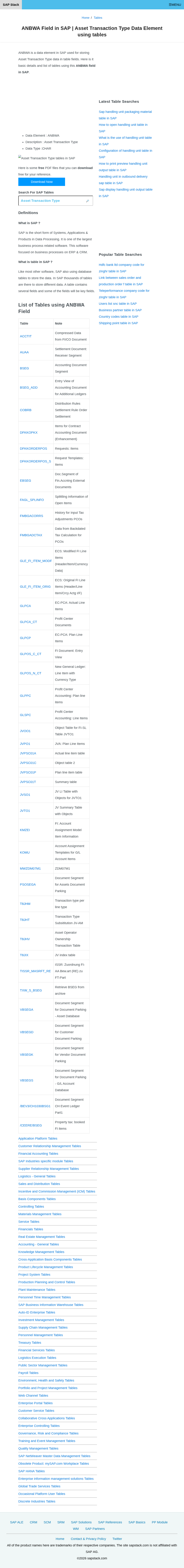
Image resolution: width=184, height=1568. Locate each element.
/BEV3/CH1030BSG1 (35, 1106)
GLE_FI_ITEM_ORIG (35, 586)
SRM (61, 1522)
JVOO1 (25, 731)
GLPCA (25, 606)
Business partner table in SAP (120, 310)
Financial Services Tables (36, 1350)
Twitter (117, 1539)
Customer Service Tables (36, 1410)
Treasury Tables (29, 1342)
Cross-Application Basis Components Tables (50, 1259)
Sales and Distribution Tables (39, 1184)
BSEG (24, 368)
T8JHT (25, 920)
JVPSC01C (28, 763)
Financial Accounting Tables (38, 1153)
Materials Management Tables (39, 1214)
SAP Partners (95, 1529)
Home (60, 1539)
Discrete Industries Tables (36, 1501)
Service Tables (28, 1221)
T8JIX (24, 955)
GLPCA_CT (28, 622)
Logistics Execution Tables (37, 1358)
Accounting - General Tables (38, 1244)
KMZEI (25, 830)
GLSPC (25, 715)
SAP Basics (136, 1522)
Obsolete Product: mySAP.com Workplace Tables (53, 1463)
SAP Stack (11, 4)
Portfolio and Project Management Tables (47, 1388)
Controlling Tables (31, 1206)
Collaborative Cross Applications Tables (46, 1418)
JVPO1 (25, 744)
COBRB (25, 410)
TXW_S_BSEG (31, 990)
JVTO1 (25, 811)
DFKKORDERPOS (33, 448)
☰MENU (175, 4)
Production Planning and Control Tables (46, 1282)
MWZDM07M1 (30, 868)
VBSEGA (26, 1009)
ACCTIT (26, 336)
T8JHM (25, 904)
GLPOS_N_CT (30, 673)
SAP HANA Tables (31, 1471)
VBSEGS (26, 1080)
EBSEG (25, 480)
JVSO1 (25, 795)
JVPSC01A (28, 753)
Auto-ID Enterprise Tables (36, 1312)
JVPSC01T (28, 782)
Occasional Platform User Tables (41, 1494)
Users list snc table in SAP (118, 303)
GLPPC (25, 696)
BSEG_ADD (29, 387)
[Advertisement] (57, 104)
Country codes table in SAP (118, 316)
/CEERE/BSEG (31, 1125)
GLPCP (25, 638)
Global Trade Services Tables (39, 1486)
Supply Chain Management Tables (43, 1327)
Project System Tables (34, 1274)
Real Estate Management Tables (41, 1237)
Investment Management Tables (41, 1320)
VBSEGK (26, 1054)
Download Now (42, 182)
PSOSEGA (28, 884)
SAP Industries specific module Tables (45, 1161)
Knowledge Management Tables (41, 1252)
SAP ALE (16, 1522)
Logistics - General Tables (37, 1176)
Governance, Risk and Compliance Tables (48, 1433)
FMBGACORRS (31, 516)
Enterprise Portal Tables (35, 1403)
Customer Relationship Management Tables (49, 1146)
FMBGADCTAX (31, 535)
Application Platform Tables (37, 1138)
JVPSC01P (28, 772)
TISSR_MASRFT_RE (35, 971)
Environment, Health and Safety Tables (46, 1380)
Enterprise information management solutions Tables (56, 1479)
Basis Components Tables (37, 1199)
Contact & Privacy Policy (88, 1539)
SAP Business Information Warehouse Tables (50, 1305)
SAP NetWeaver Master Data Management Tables (54, 1456)
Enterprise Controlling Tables (39, 1426)
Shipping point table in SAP (118, 323)
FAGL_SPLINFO (32, 500)
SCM (47, 1522)
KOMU (25, 852)
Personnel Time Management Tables (44, 1297)
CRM (33, 1522)
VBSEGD (26, 1032)
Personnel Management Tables (40, 1335)
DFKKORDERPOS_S (35, 461)
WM (76, 1529)
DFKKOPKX (29, 432)
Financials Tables (30, 1229)
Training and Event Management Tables (46, 1441)
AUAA (24, 352)
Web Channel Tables (33, 1395)
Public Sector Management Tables (42, 1365)
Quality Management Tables (38, 1448)
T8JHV (25, 939)
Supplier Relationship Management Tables (48, 1169)
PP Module (160, 1522)
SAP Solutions (81, 1522)
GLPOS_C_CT (30, 654)
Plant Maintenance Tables (36, 1290)
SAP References (110, 1522)
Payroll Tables (28, 1373)
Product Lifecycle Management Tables (45, 1267)
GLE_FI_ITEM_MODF (36, 561)
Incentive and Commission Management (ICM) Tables (56, 1191)
